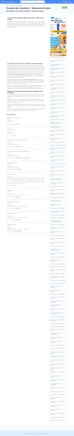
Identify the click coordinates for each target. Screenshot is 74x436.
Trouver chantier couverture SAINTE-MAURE (58, 175)
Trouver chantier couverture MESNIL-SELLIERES (58, 414)
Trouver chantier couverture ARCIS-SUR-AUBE (57, 108)
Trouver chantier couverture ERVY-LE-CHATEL (58, 190)
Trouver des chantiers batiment (16, 5)
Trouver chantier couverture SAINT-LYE (58, 119)
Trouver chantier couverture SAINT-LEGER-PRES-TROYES (57, 277)
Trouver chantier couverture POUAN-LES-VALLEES (58, 357)
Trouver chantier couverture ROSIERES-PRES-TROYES (58, 104)
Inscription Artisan (67, 1)
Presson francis (17, 196)
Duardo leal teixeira (18, 169)
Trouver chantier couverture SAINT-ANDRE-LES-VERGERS (57, 69)
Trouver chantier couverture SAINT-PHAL (57, 372)
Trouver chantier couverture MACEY (57, 246)
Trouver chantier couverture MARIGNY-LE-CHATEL (58, 157)
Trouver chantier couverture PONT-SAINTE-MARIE (57, 88)
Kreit (16, 134)
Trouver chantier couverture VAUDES (58, 323)
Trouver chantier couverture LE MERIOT (58, 345)
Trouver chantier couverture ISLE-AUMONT (57, 368)
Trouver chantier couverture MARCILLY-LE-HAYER (58, 298)
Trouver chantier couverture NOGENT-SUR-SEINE (58, 81)
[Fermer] (69, 420)
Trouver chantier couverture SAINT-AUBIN (57, 330)
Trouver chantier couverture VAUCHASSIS (56, 410)
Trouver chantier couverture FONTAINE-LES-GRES (56, 250)
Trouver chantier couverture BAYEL (57, 257)
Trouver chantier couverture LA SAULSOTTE (57, 338)
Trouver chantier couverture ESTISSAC (58, 142)
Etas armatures (17, 219)
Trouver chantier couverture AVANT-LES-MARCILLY (57, 380)
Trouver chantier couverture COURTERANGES (56, 334)
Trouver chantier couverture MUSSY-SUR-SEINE (58, 194)
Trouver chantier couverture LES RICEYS (57, 171)
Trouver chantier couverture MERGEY (58, 294)
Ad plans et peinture (18, 146)
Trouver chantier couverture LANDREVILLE (56, 406)
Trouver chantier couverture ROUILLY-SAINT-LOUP (58, 364)
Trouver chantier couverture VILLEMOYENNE (56, 301)
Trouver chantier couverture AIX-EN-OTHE (57, 131)
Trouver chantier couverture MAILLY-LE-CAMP (58, 153)
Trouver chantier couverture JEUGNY (58, 394)
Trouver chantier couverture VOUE (57, 417)
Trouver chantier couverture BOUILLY (58, 217)
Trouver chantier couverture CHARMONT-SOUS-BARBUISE (56, 221)
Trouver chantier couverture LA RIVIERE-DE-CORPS (57, 112)
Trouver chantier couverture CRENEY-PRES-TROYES (58, 160)
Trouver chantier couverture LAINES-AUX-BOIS (58, 353)
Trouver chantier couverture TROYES (58, 57)
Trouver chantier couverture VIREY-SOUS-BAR (57, 309)
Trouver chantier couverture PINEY (57, 186)
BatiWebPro (63, 430)
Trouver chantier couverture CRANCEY (58, 266)
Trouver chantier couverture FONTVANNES (56, 342)
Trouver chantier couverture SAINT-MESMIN (57, 239)
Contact (47, 433)
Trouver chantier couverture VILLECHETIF (56, 260)
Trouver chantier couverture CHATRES (58, 316)
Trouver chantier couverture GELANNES (58, 280)
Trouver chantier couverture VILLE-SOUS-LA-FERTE (57, 183)
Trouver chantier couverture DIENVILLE (58, 263)
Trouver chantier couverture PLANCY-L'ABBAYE (58, 254)
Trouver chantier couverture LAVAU (57, 273)
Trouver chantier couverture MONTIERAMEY (56, 384)
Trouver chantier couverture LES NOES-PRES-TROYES (58, 96)
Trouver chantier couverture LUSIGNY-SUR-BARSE (58, 149)
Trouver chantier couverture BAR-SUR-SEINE (58, 92)
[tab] (26, 118)
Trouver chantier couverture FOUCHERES (56, 398)
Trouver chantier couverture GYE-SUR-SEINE (58, 388)
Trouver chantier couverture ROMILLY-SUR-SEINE (58, 61)
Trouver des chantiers (8, 2)
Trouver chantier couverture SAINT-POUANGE (57, 243)
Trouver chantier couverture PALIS (57, 326)
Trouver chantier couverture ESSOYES (58, 283)
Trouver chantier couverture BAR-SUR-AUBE (58, 85)
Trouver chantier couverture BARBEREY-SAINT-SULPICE (56, 201)
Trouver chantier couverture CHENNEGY (56, 376)
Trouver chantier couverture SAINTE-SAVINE (58, 73)
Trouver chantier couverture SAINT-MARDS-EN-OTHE (57, 320)
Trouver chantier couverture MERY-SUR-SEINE (57, 167)
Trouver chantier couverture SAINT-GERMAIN (57, 135)
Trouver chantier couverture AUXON (57, 215)
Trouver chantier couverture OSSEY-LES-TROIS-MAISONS (57, 313)
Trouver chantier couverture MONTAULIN (56, 305)
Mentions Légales (41, 433)
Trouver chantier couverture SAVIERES (58, 235)
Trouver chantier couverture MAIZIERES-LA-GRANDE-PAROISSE (57, 179)
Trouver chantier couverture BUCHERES (58, 163)
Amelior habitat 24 (18, 231)
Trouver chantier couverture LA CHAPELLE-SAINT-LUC (57, 65)
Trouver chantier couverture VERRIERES (58, 145)
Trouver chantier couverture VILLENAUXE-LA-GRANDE (56, 123)
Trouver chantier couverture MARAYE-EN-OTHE (58, 360)
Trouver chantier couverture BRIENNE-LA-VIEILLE (58, 402)
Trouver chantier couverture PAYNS (57, 197)
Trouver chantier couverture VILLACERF (58, 391)
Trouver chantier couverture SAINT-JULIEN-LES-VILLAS (57, 77)
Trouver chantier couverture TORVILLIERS (56, 232)
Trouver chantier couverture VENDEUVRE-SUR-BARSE (56, 127)
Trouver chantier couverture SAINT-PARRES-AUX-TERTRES (57, 116)
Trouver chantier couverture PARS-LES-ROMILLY (58, 270)
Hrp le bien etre (18, 208)
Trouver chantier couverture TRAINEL (58, 224)
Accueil (7, 5)
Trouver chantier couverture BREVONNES (56, 287)
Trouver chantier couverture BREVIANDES (56, 139)
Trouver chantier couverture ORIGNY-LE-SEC (58, 349)
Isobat (16, 185)
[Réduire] (67, 420)
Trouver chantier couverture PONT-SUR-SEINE (57, 228)
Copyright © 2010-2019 (28, 433)
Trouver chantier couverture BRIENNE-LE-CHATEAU (58, 100)
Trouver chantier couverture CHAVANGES (56, 291)
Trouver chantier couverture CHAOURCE (56, 205)
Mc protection (17, 124)
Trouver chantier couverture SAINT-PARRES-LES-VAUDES (57, 212)
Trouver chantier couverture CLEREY (57, 208)
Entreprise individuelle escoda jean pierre (22, 157)
